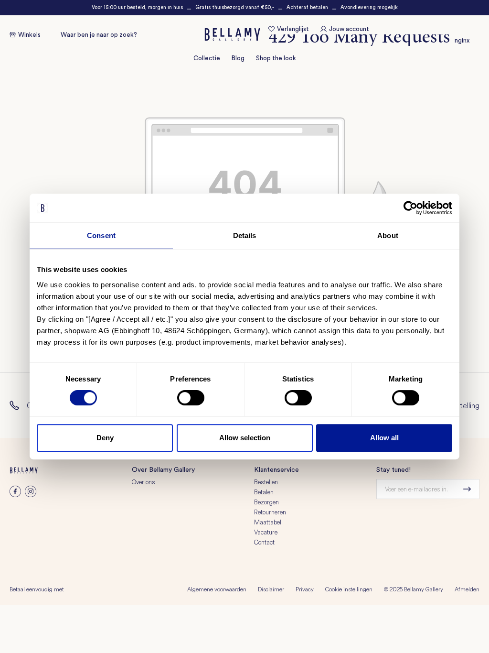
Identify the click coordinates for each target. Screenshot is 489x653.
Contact (264, 542)
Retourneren (270, 512)
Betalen (264, 492)
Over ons (143, 482)
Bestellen (266, 482)
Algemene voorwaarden (216, 589)
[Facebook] (15, 495)
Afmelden (467, 589)
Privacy (305, 589)
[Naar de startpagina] (232, 34)
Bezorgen (266, 502)
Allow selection (244, 438)
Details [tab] (244, 235)
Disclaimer (271, 589)
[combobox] (109, 34)
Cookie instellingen (348, 589)
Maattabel (267, 522)
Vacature (265, 532)
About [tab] (387, 235)
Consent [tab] (101, 235)
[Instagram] (30, 495)
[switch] (190, 397)
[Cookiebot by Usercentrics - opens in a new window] (410, 208)
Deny (105, 438)
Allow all (384, 438)
